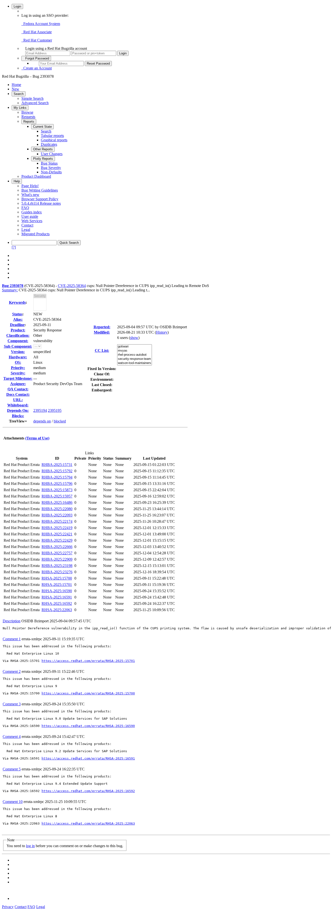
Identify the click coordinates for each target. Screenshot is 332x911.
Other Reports (43, 149)
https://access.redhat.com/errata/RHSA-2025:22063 (88, 823)
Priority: (18, 368)
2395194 (40, 410)
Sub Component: (18, 346)
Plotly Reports (43, 158)
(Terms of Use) (37, 438)
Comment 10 (13, 802)
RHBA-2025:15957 (57, 496)
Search (19, 94)
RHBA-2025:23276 (57, 572)
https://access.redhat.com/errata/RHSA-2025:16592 (88, 791)
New (15, 89)
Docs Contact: (18, 394)
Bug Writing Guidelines (39, 190)
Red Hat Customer (36, 40)
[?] (14, 247)
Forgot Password (36, 58)
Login (17, 6)
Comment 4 (12, 736)
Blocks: (18, 416)
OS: (18, 362)
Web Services (31, 221)
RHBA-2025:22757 (57, 553)
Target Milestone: (17, 378)
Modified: (102, 332)
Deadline (17, 325)
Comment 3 (12, 704)
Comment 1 (12, 639)
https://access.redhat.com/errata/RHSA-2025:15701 (88, 661)
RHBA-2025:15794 (57, 477)
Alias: (18, 319)
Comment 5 (12, 769)
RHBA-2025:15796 (57, 483)
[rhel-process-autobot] (134, 355)
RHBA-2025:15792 (57, 471)
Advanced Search (35, 103)
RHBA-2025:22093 (57, 515)
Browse (27, 112)
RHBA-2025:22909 (57, 559)
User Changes (51, 154)
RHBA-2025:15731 (57, 465)
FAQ (25, 208)
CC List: (102, 350)
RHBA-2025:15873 (57, 490)
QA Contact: (18, 389)
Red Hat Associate (36, 32)
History (161, 332)
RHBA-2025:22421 (57, 534)
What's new (30, 195)
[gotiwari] (134, 347)
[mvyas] (134, 351)
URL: (18, 400)
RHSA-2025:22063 (57, 610)
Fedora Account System (40, 24)
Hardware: (18, 357)
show (134, 338)
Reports (28, 121)
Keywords (17, 302)
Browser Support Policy (39, 199)
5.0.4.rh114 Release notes (41, 203)
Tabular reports (52, 136)
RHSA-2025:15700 (57, 578)
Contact (27, 225)
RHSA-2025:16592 (57, 603)
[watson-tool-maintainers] (134, 363)
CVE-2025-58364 (72, 286)
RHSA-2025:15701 (57, 584)
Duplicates (49, 144)
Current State (42, 126)
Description (11, 621)
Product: (18, 330)
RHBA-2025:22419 (57, 528)
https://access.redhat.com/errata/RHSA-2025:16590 (88, 726)
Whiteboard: (17, 405)
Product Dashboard (36, 176)
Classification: (17, 335)
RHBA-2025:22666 (57, 547)
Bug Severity (51, 168)
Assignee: (18, 384)
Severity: (18, 373)
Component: (18, 341)
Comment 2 (12, 671)
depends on (42, 421)
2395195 (54, 410)
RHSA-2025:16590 (57, 591)
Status (17, 314)
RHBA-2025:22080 (57, 509)
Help (17, 181)
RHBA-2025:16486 (57, 502)
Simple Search (32, 98)
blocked (60, 421)
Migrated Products (35, 234)
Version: (18, 352)
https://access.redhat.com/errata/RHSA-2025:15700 (88, 693)
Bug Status (49, 163)
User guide (29, 216)
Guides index (31, 212)
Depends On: (18, 410)
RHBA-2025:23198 (57, 566)
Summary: (10, 290)
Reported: (102, 327)
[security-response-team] (134, 359)
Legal (25, 230)
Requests (28, 117)
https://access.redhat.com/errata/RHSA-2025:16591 (88, 758)
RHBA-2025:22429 (57, 540)
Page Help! (30, 186)
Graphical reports (54, 140)
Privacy (8, 907)
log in (30, 846)
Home (16, 85)
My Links (20, 108)
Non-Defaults (51, 172)
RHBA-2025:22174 (57, 521)
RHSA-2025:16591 (57, 597)
